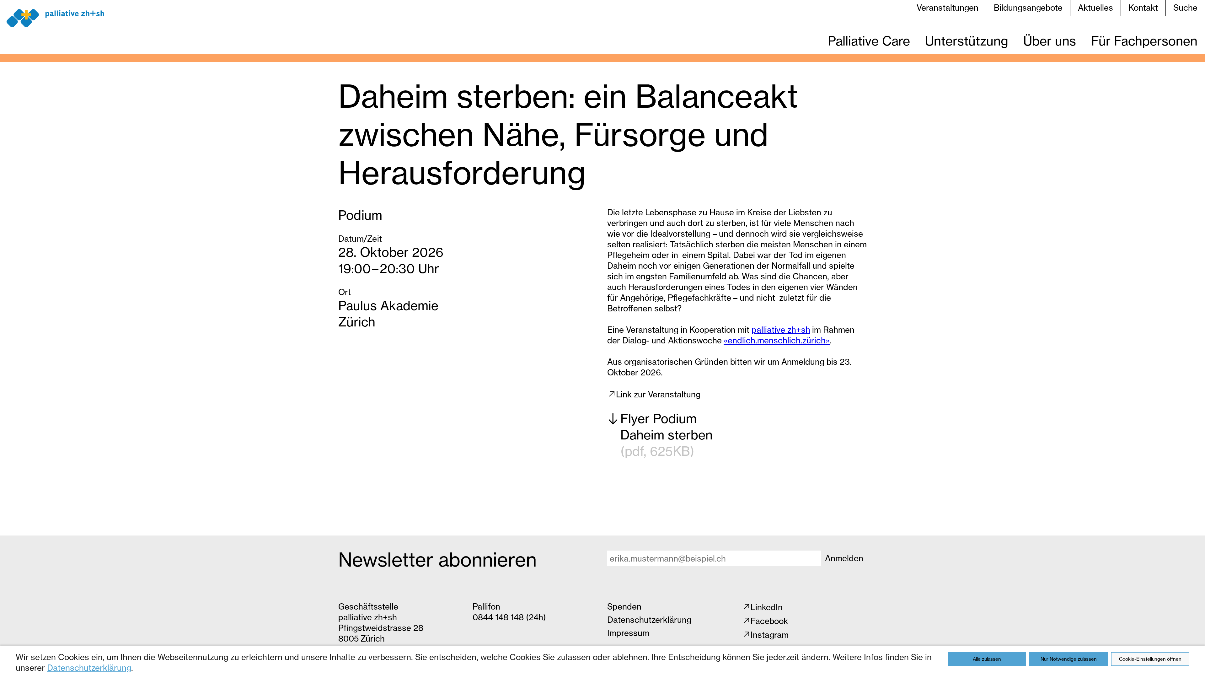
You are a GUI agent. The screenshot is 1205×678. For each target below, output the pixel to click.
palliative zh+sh (781, 330)
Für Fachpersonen (1144, 41)
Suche (1185, 8)
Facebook (769, 621)
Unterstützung (966, 41)
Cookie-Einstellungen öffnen (1150, 659)
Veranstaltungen (947, 8)
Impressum (628, 633)
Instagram (770, 635)
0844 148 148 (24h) (509, 617)
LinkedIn (767, 607)
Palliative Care (869, 41)
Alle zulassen (987, 659)
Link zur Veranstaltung (658, 394)
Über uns (1049, 41)
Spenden (624, 606)
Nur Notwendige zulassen (1069, 659)
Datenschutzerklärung (89, 668)
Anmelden (844, 558)
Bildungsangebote (1028, 8)
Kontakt (1143, 8)
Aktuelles (1095, 8)
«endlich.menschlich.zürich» (777, 340)
